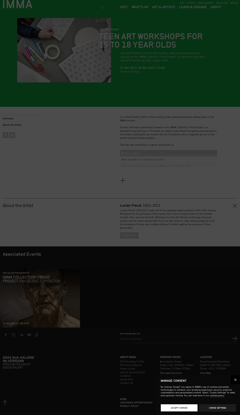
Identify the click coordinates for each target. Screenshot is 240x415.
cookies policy (217, 395)
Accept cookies (179, 408)
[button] (235, 379)
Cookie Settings (217, 408)
